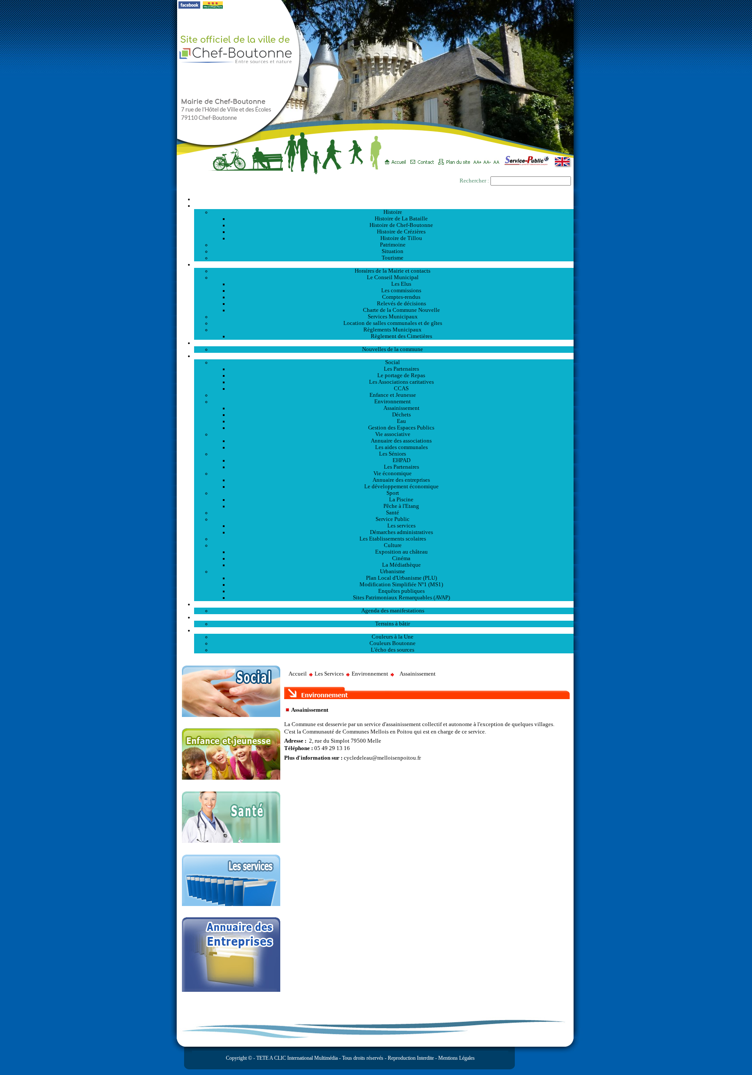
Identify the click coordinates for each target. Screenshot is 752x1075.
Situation (392, 251)
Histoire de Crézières (401, 232)
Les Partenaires (401, 369)
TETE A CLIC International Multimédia (296, 1058)
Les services (401, 526)
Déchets (401, 415)
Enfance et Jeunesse (392, 395)
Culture (393, 545)
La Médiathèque (401, 565)
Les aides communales (401, 447)
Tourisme (392, 258)
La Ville (384, 206)
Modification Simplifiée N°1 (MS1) (401, 584)
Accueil (384, 199)
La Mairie (384, 264)
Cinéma (401, 558)
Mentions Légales (456, 1058)
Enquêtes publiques (401, 591)
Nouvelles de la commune (392, 349)
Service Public (393, 519)
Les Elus (401, 284)
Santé (392, 513)
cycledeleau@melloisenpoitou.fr (382, 758)
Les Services (384, 356)
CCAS (401, 388)
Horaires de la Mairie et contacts (392, 271)
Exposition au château (401, 552)
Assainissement (401, 408)
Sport (392, 493)
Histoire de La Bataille (401, 219)
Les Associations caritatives (401, 382)
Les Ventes (383, 617)
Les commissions (401, 290)
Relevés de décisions (401, 304)
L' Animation (384, 604)
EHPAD (401, 460)
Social (392, 362)
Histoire (392, 212)
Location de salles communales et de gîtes (392, 323)
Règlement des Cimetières (401, 336)
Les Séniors (392, 454)
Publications (384, 630)
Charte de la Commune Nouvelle (401, 310)
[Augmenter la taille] (478, 159)
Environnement (392, 402)
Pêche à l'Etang (401, 506)
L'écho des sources (392, 650)
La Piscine (401, 500)
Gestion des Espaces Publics (401, 428)
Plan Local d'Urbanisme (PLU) (401, 578)
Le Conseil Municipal (393, 277)
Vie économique (392, 473)
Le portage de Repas (401, 375)
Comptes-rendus (401, 297)
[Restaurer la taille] (499, 159)
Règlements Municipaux (392, 330)
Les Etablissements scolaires (392, 539)
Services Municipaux (393, 317)
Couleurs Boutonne (392, 643)
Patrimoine (393, 245)
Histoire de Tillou (401, 238)
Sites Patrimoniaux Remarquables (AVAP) (401, 598)
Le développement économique (401, 486)
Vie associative (392, 434)
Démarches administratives (401, 532)
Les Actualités (383, 343)
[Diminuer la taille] (488, 159)
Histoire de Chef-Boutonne (401, 225)
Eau (401, 421)
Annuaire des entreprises (401, 480)
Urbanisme (392, 571)
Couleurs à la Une (392, 637)
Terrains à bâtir (392, 624)
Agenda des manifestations (392, 611)
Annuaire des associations (401, 441)
